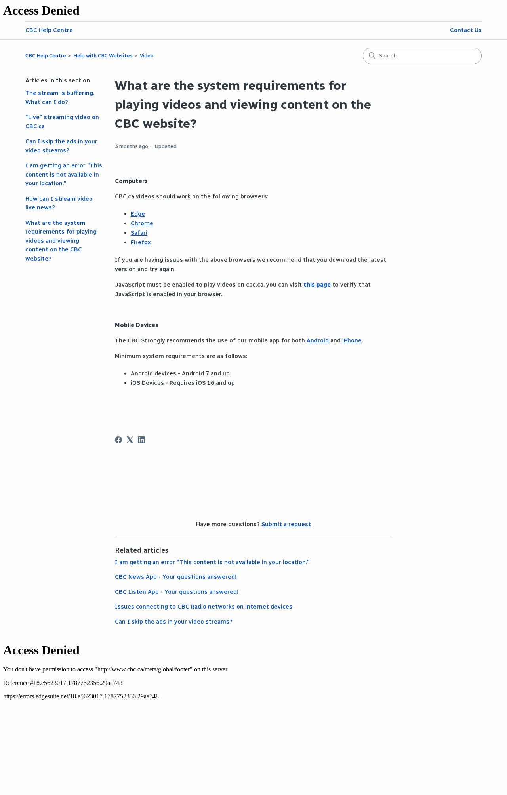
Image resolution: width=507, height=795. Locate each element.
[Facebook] (118, 439)
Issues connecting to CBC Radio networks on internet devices (203, 606)
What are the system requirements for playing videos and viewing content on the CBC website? (61, 240)
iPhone (351, 340)
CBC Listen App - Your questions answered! (176, 591)
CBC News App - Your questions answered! (175, 576)
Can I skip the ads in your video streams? (61, 146)
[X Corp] (129, 439)
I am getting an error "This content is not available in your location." (63, 174)
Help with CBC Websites (103, 56)
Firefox (141, 242)
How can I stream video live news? (59, 203)
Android (318, 340)
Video (147, 56)
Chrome (142, 223)
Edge (138, 213)
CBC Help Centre (49, 30)
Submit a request (286, 524)
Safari (139, 232)
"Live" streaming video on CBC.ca (62, 122)
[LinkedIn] (141, 439)
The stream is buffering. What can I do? (59, 97)
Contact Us (466, 30)
